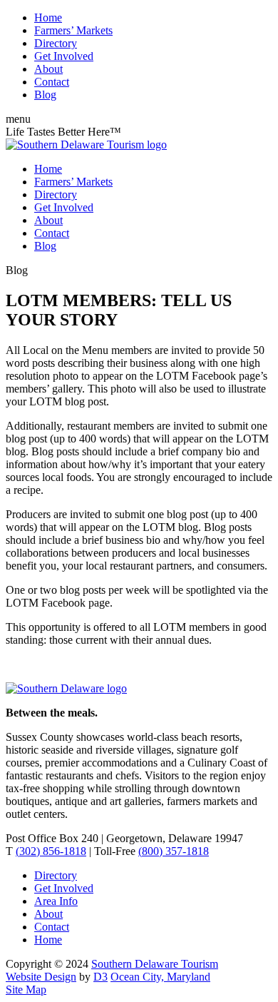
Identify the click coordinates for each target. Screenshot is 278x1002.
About (48, 69)
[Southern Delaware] (66, 688)
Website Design (41, 977)
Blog (45, 94)
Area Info (56, 901)
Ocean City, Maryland (160, 977)
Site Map (26, 989)
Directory (55, 43)
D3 (100, 977)
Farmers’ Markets (73, 30)
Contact (51, 82)
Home (48, 17)
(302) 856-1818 (51, 851)
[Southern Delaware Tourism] (86, 144)
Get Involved (63, 56)
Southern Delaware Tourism (154, 964)
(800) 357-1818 (173, 851)
